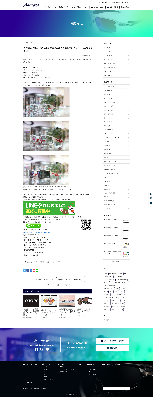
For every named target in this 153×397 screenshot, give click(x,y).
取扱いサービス (64, 7)
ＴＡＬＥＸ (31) (108, 110)
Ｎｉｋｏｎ (120, 309)
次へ (66, 285)
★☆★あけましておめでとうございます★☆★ (112, 252)
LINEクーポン (124, 288)
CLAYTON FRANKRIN (121, 279)
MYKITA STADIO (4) (110, 169)
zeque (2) (106, 185)
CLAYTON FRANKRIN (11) (111, 137)
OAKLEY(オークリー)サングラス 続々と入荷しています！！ (84, 311)
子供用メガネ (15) (109, 130)
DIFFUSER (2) (108, 181)
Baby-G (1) (107, 209)
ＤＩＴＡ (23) (108, 118)
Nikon (115, 291)
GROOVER (106, 288)
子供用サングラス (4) (110, 165)
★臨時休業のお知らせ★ (111, 219)
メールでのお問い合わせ (114, 341)
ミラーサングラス (115, 300)
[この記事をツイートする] (24, 270)
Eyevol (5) (107, 48)
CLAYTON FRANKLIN (109, 279)
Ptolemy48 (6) (108, 153)
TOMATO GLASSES (109, 297)
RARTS (113, 294)
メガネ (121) (107, 94)
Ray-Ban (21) (108, 122)
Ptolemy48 (106, 294)
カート (91, 371)
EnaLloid (117, 282)
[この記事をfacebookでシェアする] (27, 270)
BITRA (125, 273)
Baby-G (120, 273)
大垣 (112, 303)
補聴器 (45, 376)
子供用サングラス (119, 303)
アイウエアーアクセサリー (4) (112, 161)
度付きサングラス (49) (110, 102)
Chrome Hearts (118, 276)
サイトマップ (46, 388)
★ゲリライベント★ (109, 243)
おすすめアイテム (50, 7)
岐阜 (113, 306)
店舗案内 (62, 367)
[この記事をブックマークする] (31, 270)
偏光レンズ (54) (108, 98)
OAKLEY (43, 262)
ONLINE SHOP (99, 7)
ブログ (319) (107, 71)
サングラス (106, 300)
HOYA (112, 288)
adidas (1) (107, 189)
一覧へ (58, 285)
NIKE (111, 291)
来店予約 (126, 7)
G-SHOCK (120, 285)
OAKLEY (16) (108, 55)
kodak (117, 288)
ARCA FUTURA (112, 273)
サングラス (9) (108, 59)
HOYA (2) (106, 177)
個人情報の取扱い (36, 388)
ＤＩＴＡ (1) (107, 52)
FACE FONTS (112, 285)
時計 (45, 371)
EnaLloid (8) (107, 141)
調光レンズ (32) (108, 106)
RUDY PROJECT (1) (110, 205)
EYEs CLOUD (125, 282)
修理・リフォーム (48, 379)
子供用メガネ (107, 306)
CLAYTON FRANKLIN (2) (111, 173)
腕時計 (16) (107, 126)
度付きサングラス (52, 262)
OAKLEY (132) (108, 90)
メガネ (123, 300)
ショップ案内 (76, 7)
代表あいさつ (63, 371)
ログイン (54, 388)
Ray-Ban (119, 294)
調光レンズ (61, 262)
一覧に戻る (29, 42)
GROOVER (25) (108, 114)
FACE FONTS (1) (109, 201)
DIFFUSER (106, 282)
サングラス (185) (109, 86)
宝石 (45, 374)
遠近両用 (113, 309)
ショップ (91, 367)
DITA (112, 282)
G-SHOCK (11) (108, 134)
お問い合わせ (113, 7)
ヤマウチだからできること (67, 369)
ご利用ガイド (92, 369)
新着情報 (29, 382)
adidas (105, 273)
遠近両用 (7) (107, 149)
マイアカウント (93, 374)
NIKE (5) (106, 157)
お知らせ (29, 262)
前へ (49, 285)
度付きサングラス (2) (110, 63)
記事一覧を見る (116, 261)
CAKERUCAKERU (108, 276)
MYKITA (106, 291)
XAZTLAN (118, 297)
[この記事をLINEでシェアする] (37, 270)
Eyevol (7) (107, 145)
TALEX (124, 294)
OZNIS (126, 291)
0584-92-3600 (79, 343)
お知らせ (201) (108, 75)
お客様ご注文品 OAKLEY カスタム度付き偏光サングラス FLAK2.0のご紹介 (58, 280)
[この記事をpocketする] (34, 270)
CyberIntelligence (85, 394)
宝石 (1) (106, 197)
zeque (123, 297)
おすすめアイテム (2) (110, 67)
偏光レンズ (106, 303)
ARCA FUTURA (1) (109, 193)
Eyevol (105, 285)
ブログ (86, 7)
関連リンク (26, 388)
